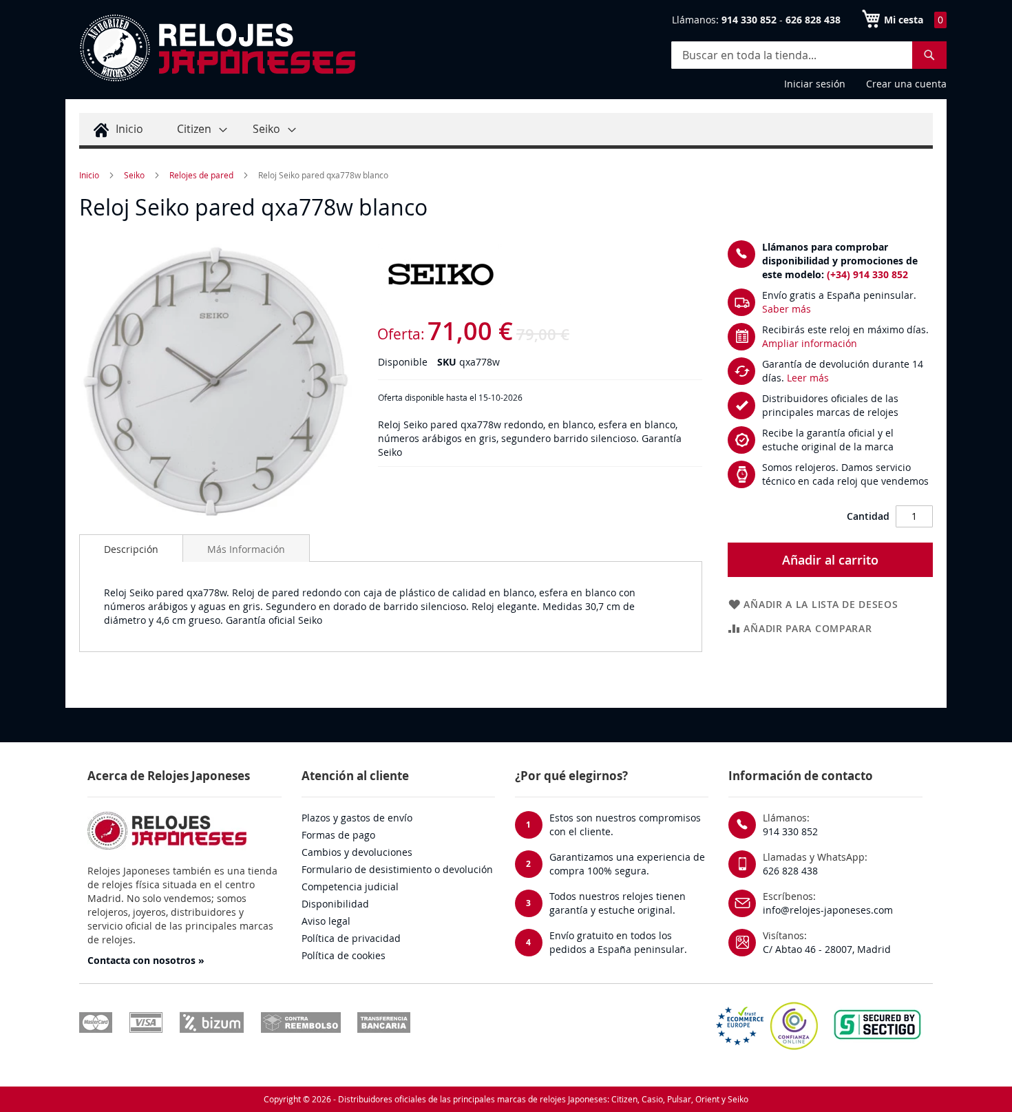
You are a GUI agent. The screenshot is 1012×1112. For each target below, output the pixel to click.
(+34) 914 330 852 (867, 274)
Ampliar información (809, 343)
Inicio (89, 174)
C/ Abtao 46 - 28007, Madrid (827, 949)
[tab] (131, 548)
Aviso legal (326, 920)
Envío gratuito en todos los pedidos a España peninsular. (618, 942)
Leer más (808, 377)
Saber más (786, 308)
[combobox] (809, 55)
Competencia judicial (350, 886)
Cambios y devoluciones (357, 852)
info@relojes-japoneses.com (828, 909)
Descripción (131, 549)
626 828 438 (790, 870)
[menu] (506, 131)
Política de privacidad (351, 938)
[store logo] (216, 48)
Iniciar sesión (814, 83)
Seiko (134, 174)
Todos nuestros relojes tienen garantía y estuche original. (617, 903)
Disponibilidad (335, 903)
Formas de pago (338, 834)
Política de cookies (344, 955)
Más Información (246, 549)
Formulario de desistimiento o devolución (397, 869)
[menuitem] (116, 129)
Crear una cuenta (906, 83)
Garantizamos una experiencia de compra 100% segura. (627, 863)
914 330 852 (790, 831)
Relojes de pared (201, 174)
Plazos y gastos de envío (357, 817)
